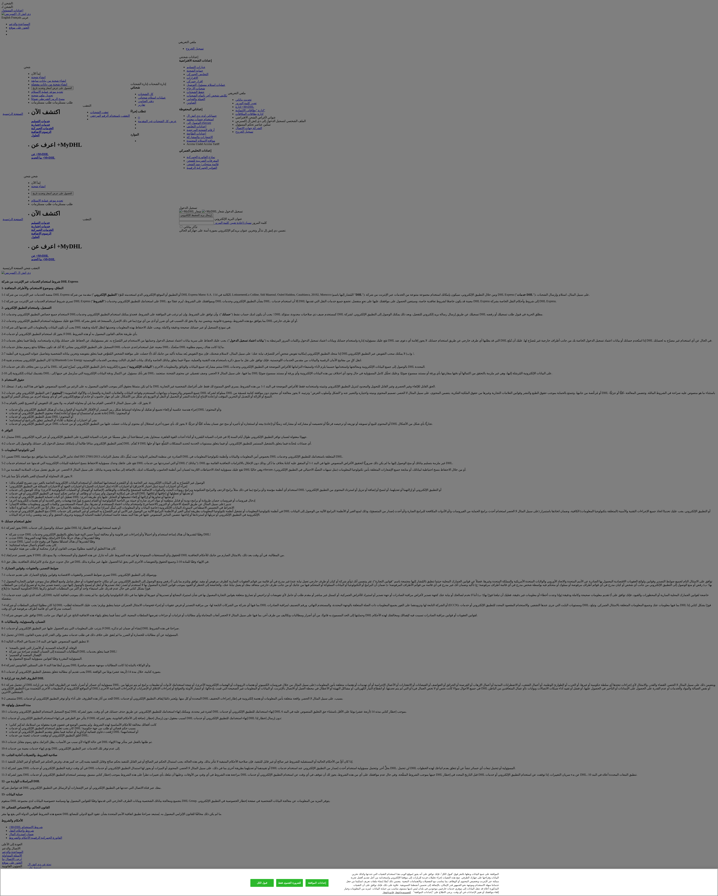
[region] (359, 882)
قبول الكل (262, 883)
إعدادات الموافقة (317, 883)
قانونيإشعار (388, 892)
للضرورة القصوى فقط (289, 883)
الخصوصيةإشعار (403, 892)
